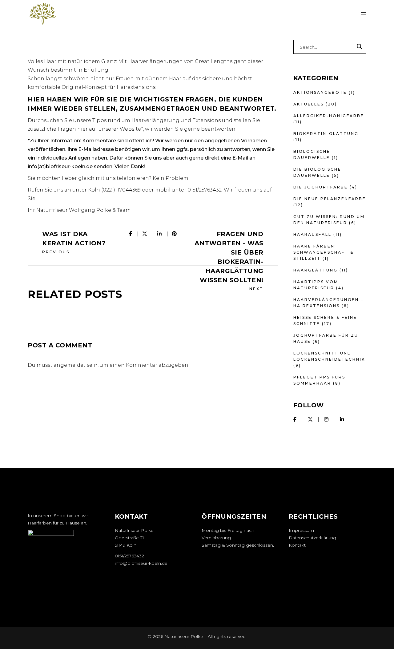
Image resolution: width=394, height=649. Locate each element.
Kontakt (297, 545)
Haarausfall (312, 234)
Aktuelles (308, 104)
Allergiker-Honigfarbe (328, 115)
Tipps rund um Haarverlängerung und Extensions (156, 120)
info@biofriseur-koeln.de (141, 563)
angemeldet (70, 365)
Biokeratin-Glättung (326, 133)
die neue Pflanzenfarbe (329, 198)
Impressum (301, 530)
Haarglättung (315, 270)
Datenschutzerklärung (312, 537)
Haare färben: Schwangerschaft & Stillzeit (323, 252)
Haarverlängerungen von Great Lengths (180, 61)
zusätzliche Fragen (52, 129)
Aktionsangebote (320, 92)
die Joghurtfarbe (320, 187)
